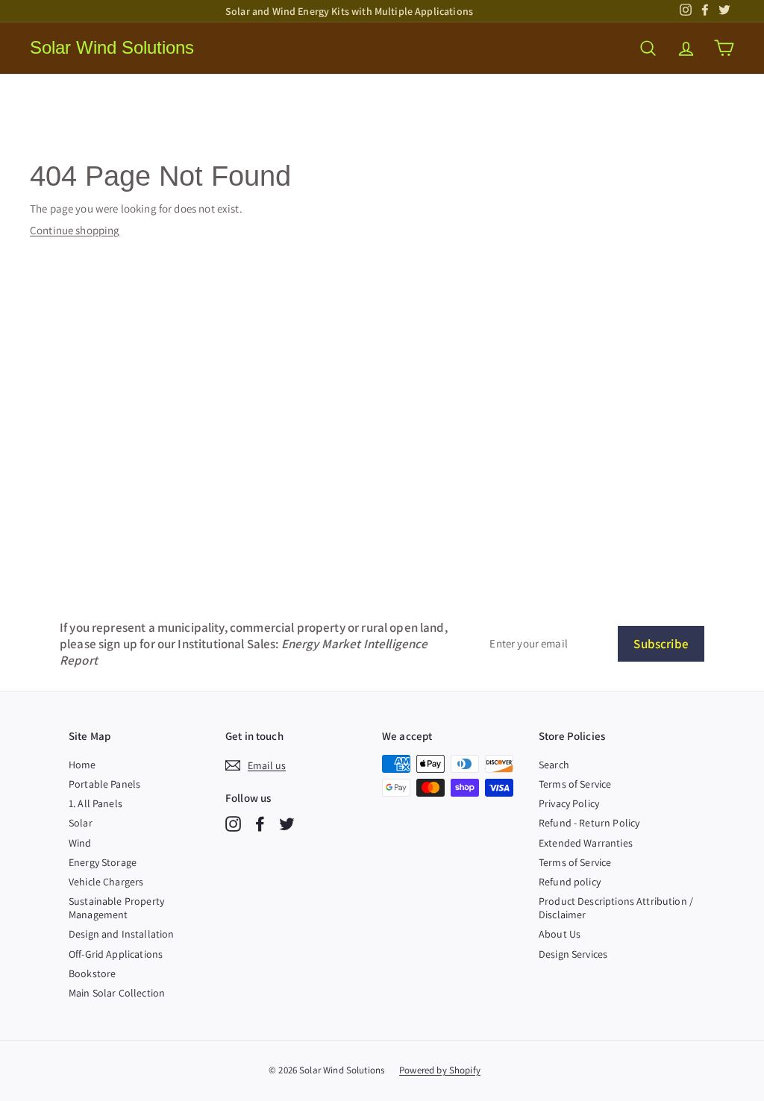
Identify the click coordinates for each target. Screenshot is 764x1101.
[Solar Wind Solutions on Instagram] (233, 824)
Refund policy (570, 881)
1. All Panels (95, 803)
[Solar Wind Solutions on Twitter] (287, 824)
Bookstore (92, 973)
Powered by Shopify (439, 1070)
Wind (80, 843)
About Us (559, 934)
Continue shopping (75, 230)
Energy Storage (103, 862)
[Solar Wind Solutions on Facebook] (260, 824)
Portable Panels (104, 784)
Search (554, 764)
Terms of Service (575, 784)
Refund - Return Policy (589, 822)
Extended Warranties (586, 843)
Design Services (573, 954)
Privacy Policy (569, 803)
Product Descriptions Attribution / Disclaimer (616, 907)
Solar (81, 822)
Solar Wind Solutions (112, 47)
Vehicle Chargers (106, 881)
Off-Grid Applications (116, 954)
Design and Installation (121, 934)
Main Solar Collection (117, 993)
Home (82, 764)
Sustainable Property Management (116, 907)
